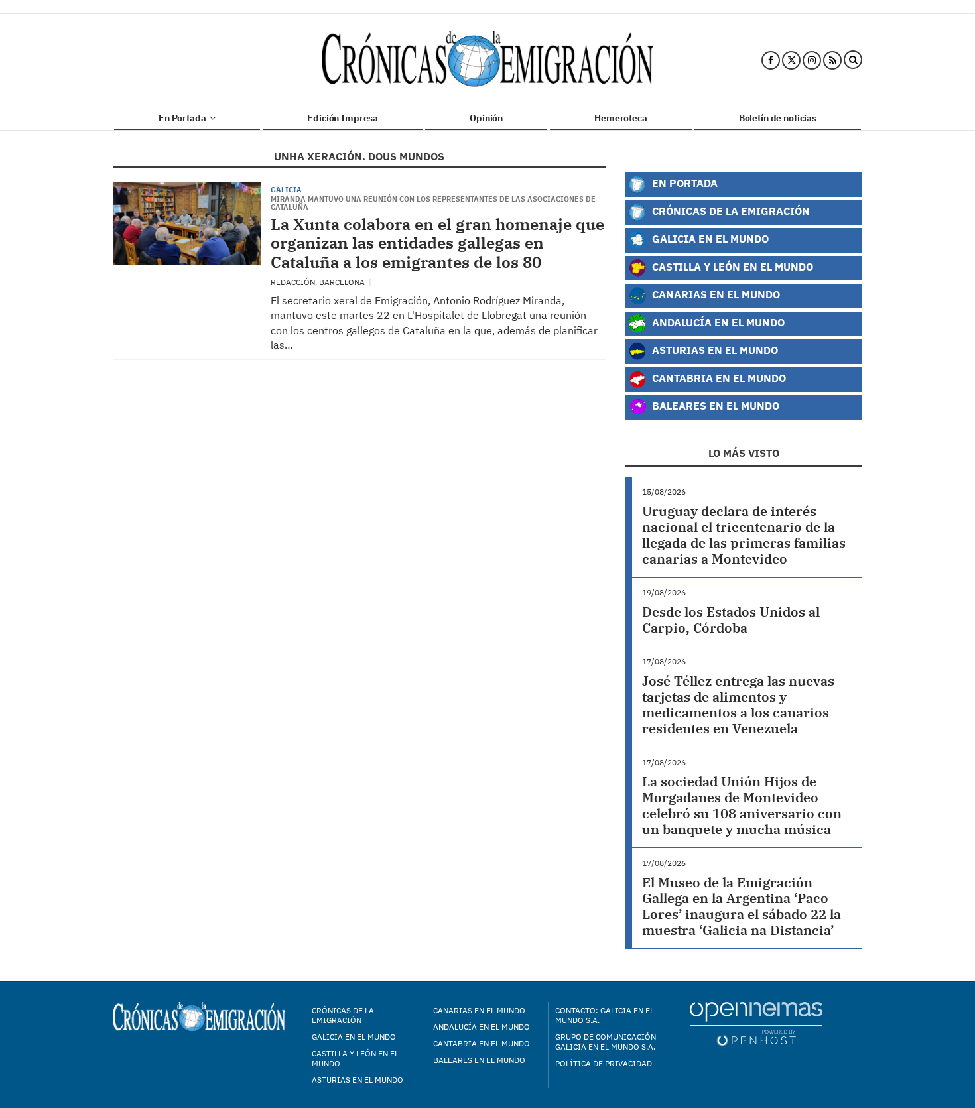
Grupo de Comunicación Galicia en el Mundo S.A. (605, 1042)
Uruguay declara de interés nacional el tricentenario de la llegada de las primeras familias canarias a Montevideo (744, 535)
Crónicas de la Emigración (729, 210)
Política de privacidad (603, 1063)
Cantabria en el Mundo (717, 378)
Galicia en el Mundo (709, 238)
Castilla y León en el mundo (355, 1058)
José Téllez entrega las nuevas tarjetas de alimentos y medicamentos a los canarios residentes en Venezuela (738, 704)
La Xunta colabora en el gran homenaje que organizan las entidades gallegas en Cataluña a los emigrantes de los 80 (437, 243)
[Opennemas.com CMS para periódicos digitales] (756, 1023)
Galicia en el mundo (354, 1037)
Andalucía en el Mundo (717, 322)
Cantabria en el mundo (481, 1043)
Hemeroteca (620, 118)
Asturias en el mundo (357, 1080)
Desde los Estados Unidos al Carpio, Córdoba (731, 620)
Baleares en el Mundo (714, 405)
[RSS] (832, 60)
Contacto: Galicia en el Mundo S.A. (604, 1015)
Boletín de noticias (777, 118)
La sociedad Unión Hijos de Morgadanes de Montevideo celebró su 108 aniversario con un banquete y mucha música (742, 805)
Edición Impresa (342, 118)
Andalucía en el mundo (481, 1027)
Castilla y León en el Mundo (731, 266)
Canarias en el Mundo (714, 294)
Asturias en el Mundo (713, 350)
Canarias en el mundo (479, 1010)
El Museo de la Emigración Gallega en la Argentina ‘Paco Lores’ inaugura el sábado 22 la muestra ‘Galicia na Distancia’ (741, 906)
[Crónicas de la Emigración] (487, 60)
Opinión (486, 118)
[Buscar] (853, 60)
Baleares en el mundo (479, 1060)
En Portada (183, 118)
